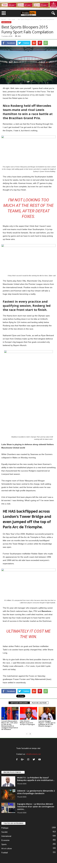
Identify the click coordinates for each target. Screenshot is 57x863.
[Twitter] (34, 760)
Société (4, 832)
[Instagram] (29, 760)
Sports (4, 844)
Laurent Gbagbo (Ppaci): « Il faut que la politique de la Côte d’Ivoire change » (46, 723)
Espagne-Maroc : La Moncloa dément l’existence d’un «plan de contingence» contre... (35, 806)
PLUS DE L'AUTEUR (39, 703)
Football (4, 853)
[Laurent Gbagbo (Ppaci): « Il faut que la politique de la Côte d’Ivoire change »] (47, 713)
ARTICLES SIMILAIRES (19, 703)
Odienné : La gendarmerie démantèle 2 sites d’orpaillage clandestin (36, 792)
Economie (5, 840)
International (6, 836)
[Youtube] (39, 760)
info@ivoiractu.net (33, 754)
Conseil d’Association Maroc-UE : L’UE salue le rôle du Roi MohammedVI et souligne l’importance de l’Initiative (9, 725)
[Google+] (23, 760)
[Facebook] (17, 760)
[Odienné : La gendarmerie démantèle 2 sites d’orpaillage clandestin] (8, 794)
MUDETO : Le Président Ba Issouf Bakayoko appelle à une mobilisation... (36, 778)
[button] (53, 13)
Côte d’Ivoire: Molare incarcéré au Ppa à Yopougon (27, 722)
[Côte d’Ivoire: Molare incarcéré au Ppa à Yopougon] (28, 713)
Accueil (3, 19)
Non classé (11, 19)
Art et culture (6, 848)
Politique (4, 828)
